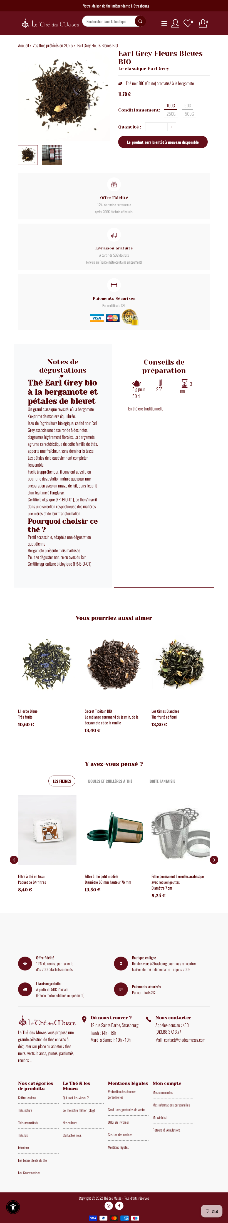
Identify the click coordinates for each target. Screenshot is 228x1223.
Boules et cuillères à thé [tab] (110, 781)
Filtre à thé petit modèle (101, 876)
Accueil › (24, 45)
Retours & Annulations (166, 1130)
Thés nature (25, 1110)
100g (171, 105)
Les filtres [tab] (62, 781)
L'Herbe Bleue (28, 711)
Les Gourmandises (29, 1172)
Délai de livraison (118, 1122)
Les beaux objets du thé (32, 1160)
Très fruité (25, 717)
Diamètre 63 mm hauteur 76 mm (108, 882)
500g (189, 113)
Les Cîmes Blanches (165, 711)
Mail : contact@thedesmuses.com (180, 1039)
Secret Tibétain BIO (98, 711)
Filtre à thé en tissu (31, 876)
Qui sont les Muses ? (76, 1097)
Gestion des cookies (120, 1134)
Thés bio (23, 1135)
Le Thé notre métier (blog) (79, 1110)
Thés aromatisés (28, 1122)
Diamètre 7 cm (162, 888)
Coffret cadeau (27, 1097)
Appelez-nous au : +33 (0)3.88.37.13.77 (172, 1028)
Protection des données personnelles (122, 1094)
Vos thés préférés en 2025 (53, 45)
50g (187, 105)
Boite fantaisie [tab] (162, 781)
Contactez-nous (72, 1135)
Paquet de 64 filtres (32, 882)
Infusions (23, 1147)
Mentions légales (118, 1147)
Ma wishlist (160, 1117)
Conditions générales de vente (126, 1109)
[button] (214, 860)
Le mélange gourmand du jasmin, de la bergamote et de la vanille (111, 720)
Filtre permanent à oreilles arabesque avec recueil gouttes (178, 879)
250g (171, 113)
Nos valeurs (70, 1122)
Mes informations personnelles (171, 1105)
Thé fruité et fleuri (164, 717)
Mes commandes (163, 1092)
